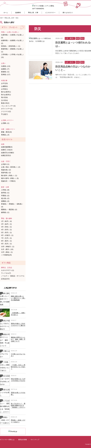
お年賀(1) (4, 89)
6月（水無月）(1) (7, 235)
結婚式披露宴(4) (6, 147)
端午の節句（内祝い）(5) (10, 178)
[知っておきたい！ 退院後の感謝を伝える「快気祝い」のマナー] (5, 406)
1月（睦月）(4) (6, 221)
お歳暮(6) (4, 86)
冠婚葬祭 (18, 12)
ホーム (6, 12)
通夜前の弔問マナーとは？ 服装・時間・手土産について (18, 339)
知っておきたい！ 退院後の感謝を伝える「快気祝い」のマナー (18, 405)
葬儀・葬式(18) (6, 132)
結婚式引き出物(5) (7, 152)
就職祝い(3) (5, 201)
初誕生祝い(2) (6, 170)
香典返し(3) (5, 135)
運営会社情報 (22, 439)
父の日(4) (4, 100)
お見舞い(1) (5, 123)
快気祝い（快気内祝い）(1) (10, 46)
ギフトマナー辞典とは (7, 439)
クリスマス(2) (6, 111)
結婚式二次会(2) (6, 150)
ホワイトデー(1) (6, 109)
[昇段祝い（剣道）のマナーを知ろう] (5, 420)
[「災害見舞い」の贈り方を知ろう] (5, 312)
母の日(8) (4, 97)
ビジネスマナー (50, 12)
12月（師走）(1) (7, 252)
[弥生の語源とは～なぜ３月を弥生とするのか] (5, 380)
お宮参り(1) (5, 164)
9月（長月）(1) (6, 244)
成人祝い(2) (5, 198)
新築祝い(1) (5, 72)
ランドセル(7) (6, 273)
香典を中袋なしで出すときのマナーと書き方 (18, 324)
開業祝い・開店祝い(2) (9, 209)
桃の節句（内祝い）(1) (9, 175)
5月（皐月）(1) (6, 232)
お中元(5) (4, 83)
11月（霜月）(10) (7, 249)
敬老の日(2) (5, 103)
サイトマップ (35, 439)
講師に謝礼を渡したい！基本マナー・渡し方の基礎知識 (18, 298)
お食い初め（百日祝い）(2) (10, 167)
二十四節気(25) (6, 255)
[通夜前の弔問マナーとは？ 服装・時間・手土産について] (5, 340)
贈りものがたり (68, 12)
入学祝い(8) (5, 190)
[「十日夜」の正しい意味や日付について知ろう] (5, 366)
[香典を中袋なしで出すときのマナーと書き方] (5, 325)
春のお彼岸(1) (6, 92)
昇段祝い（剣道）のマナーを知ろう (18, 421)
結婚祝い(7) (5, 69)
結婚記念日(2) (6, 155)
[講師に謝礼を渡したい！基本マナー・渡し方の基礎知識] (5, 299)
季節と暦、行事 (33, 12)
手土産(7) (4, 114)
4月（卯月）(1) (6, 229)
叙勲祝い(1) (5, 212)
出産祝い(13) (5, 66)
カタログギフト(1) (7, 270)
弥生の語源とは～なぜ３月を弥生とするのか (18, 380)
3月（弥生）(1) (6, 227)
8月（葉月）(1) (6, 241)
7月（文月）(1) (6, 238)
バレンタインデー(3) (8, 106)
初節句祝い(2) (6, 172)
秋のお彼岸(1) (6, 94)
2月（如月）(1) (6, 224)
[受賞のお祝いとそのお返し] (5, 392)
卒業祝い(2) (5, 195)
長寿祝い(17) (5, 74)
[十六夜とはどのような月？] (5, 354)
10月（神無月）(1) (7, 246)
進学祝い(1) (5, 193)
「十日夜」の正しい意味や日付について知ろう (18, 367)
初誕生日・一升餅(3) (8, 181)
